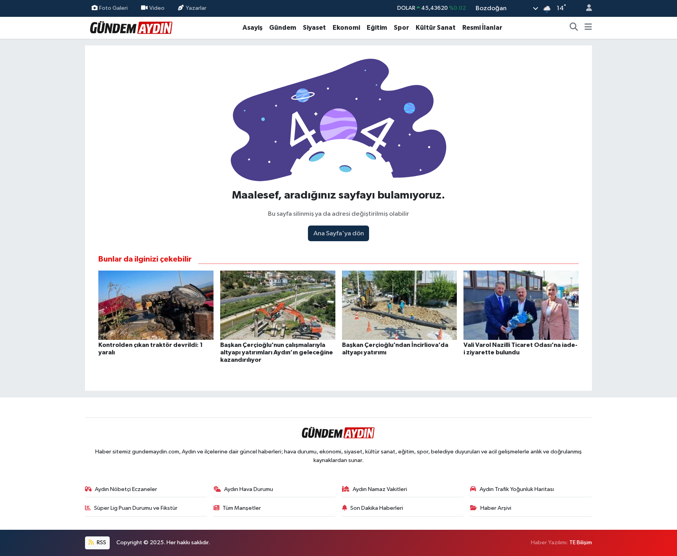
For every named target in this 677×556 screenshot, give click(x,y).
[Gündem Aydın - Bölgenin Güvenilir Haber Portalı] (131, 27)
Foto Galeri (113, 8)
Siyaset (314, 27)
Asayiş (252, 27)
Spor (401, 27)
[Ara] (574, 28)
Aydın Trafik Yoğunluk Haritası (517, 489)
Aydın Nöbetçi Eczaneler (126, 489)
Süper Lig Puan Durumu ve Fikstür (135, 508)
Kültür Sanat (436, 27)
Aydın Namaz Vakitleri (380, 489)
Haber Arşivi (495, 508)
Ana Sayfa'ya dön (338, 233)
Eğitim (377, 27)
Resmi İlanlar (482, 27)
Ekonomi (346, 27)
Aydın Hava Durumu (248, 489)
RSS (101, 542)
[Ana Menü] (588, 28)
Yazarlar (196, 8)
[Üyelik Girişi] (585, 8)
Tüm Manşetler (242, 508)
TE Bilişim (580, 542)
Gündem (282, 27)
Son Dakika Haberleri (376, 508)
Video (157, 8)
